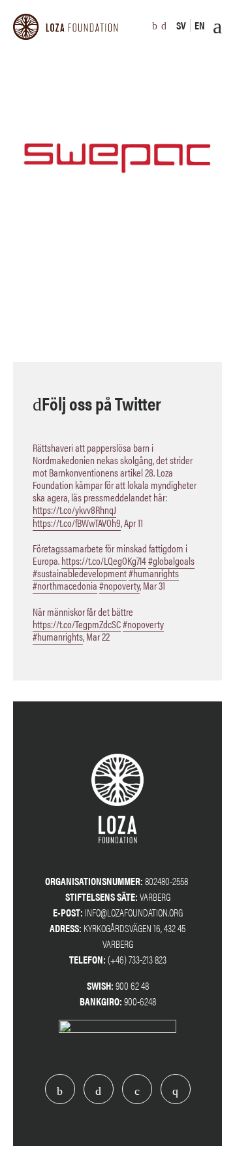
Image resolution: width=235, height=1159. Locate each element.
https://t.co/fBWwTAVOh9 (77, 522)
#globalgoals (171, 560)
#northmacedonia (65, 585)
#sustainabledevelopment (80, 572)
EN (200, 25)
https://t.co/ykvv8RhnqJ (74, 509)
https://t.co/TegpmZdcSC (77, 623)
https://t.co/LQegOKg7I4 (103, 560)
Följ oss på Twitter (101, 403)
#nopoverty (119, 585)
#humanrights (154, 572)
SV (181, 25)
